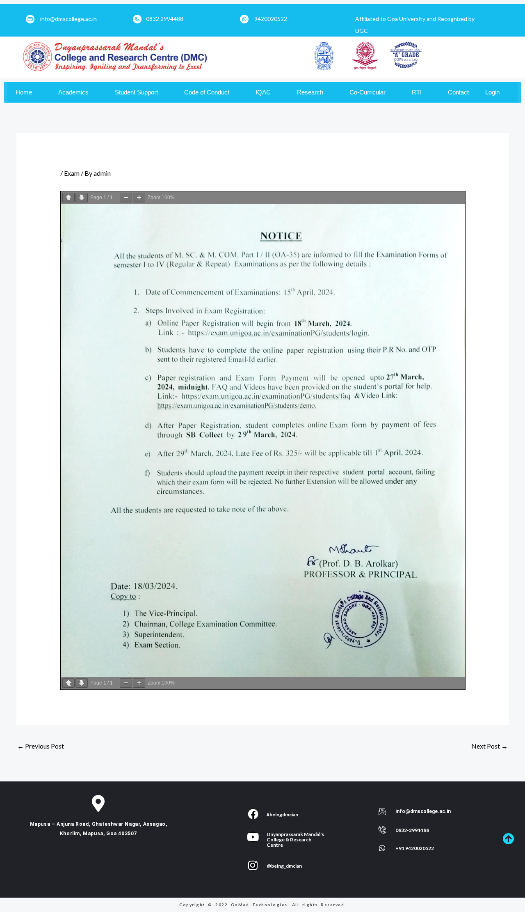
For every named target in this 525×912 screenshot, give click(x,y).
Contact (458, 92)
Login (492, 92)
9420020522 (270, 18)
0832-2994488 (412, 830)
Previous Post (40, 746)
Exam (72, 173)
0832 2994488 (164, 18)
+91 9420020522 (414, 848)
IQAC (263, 92)
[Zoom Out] (126, 197)
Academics (73, 92)
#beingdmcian (282, 814)
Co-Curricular (367, 92)
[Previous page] (68, 197)
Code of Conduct (206, 92)
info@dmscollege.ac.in (68, 18)
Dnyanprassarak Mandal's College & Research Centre (295, 839)
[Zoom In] (139, 197)
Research (310, 92)
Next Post (489, 746)
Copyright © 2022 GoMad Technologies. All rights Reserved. (262, 904)
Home (24, 92)
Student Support (136, 92)
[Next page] (81, 197)
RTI (417, 92)
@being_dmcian (284, 866)
